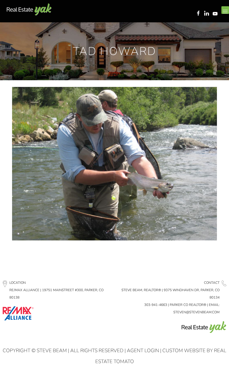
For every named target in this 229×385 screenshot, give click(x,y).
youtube (216, 14)
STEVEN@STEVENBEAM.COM (196, 312)
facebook (198, 14)
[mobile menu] (225, 10)
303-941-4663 (155, 305)
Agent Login (143, 350)
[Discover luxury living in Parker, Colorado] (29, 9)
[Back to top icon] (207, 376)
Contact (212, 282)
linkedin (207, 14)
